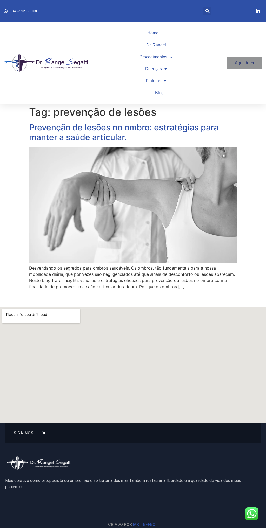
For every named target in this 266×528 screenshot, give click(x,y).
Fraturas (153, 81)
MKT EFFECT (145, 524)
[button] (207, 11)
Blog (159, 92)
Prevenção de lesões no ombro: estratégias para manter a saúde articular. (123, 132)
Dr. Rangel (156, 45)
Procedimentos (153, 57)
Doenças (153, 69)
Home (152, 33)
